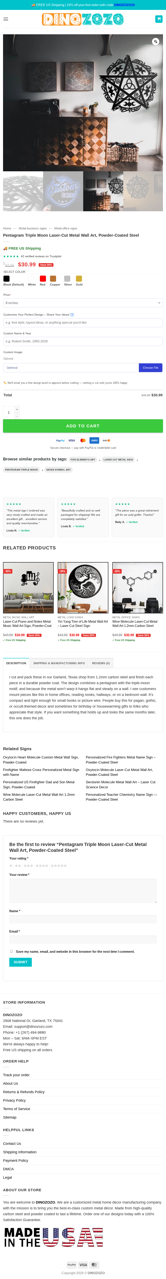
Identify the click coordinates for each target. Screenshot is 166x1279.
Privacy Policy (14, 1100)
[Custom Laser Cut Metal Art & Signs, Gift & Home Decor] (83, 19)
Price (13, 294)
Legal (7, 1177)
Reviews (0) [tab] (101, 663)
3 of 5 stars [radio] (27, 866)
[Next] (163, 603)
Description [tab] (16, 663)
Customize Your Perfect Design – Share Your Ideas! (38, 314)
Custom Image (12, 352)
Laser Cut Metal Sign (118, 459)
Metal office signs (65, 228)
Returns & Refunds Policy (24, 1092)
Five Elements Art (83, 459)
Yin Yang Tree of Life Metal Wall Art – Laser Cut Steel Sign (83, 623)
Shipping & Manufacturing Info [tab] (59, 663)
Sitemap (9, 1117)
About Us (10, 1083)
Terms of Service (16, 1109)
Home (7, 228)
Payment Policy (15, 1161)
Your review (19, 874)
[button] (6, 19)
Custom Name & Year (17, 333)
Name (14, 911)
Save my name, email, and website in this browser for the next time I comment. (75, 951)
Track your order (16, 1075)
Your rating (18, 858)
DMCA (8, 1169)
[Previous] (3, 603)
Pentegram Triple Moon (21, 470)
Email (14, 931)
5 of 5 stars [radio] (58, 866)
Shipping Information (19, 1152)
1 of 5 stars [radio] (10, 866)
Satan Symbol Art (58, 470)
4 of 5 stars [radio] (41, 866)
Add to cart (83, 426)
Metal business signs (33, 228)
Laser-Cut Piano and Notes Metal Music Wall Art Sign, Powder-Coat (27, 623)
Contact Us (12, 1144)
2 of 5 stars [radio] (17, 866)
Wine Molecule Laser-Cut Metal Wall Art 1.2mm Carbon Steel (134, 623)
